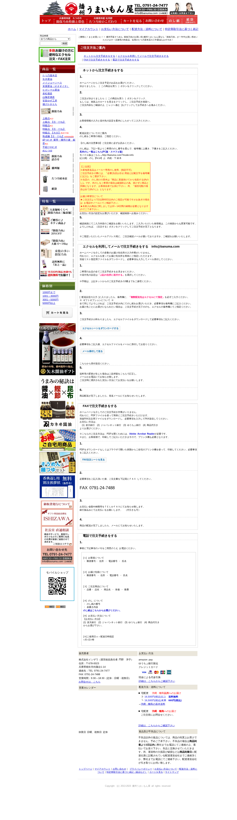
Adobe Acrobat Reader (141, 433)
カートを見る (156, 772)
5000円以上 (49, 303)
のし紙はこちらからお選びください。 (102, 610)
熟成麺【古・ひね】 (58, 136)
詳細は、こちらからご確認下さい (157, 681)
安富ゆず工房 (50, 100)
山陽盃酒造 (49, 97)
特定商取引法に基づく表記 (181, 29)
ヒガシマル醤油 (51, 89)
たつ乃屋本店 (50, 75)
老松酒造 (47, 93)
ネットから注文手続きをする (99, 56)
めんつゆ (47, 150)
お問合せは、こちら (89, 681)
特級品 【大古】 (52, 132)
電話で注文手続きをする (125, 59)
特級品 (46, 125)
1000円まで (49, 292)
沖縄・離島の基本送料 (153, 704)
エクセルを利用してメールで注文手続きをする (143, 56)
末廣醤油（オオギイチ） (56, 86)
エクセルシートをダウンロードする (100, 328)
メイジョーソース (52, 82)
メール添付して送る (92, 351)
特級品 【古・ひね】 (54, 129)
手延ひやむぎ (50, 147)
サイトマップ (172, 772)
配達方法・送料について (147, 29)
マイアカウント (88, 29)
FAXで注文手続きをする (97, 59)
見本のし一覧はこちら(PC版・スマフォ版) (101, 151)
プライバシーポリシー (141, 769)
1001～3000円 (50, 296)
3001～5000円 (50, 299)
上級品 (46, 118)
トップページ (85, 769)
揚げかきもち (50, 104)
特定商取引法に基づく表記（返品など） (127, 772)
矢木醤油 (47, 79)
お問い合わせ (119, 769)
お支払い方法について (115, 29)
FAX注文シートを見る (93, 459)
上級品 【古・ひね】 (54, 122)
